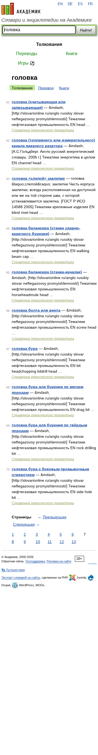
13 (74, 542)
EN (60, 4)
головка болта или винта (36, 310)
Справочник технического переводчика (43, 130)
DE (70, 4)
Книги (71, 53)
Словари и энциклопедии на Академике (46, 20)
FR (90, 4)
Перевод (46, 88)
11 (50, 542)
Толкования (49, 44)
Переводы (26, 53)
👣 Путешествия (13, 570)
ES (80, 4)
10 (38, 542)
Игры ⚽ (26, 63)
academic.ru (21, 9)
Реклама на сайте (59, 561)
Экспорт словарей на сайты (20, 577)
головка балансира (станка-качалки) (47, 272)
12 (62, 542)
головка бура (25, 348)
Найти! (86, 30)
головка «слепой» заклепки (38, 178)
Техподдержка (35, 561)
